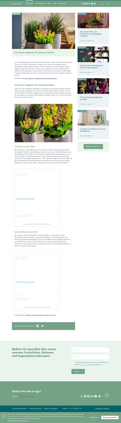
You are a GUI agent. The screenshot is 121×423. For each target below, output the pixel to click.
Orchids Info (16, 4)
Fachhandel (62, 3)
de (76, 408)
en (73, 408)
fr (78, 408)
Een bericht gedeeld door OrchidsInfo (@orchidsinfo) (37, 223)
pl (81, 408)
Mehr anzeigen (92, 146)
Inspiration (16, 13)
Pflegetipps (29, 3)
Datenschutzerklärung (86, 364)
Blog (49, 3)
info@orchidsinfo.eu (26, 396)
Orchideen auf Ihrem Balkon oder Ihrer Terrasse (40, 315)
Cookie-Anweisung (35, 409)
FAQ (54, 3)
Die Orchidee (40, 3)
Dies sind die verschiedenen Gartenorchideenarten (41, 78)
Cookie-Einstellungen (51, 409)
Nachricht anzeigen (85, 40)
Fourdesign (105, 409)
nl (70, 408)
